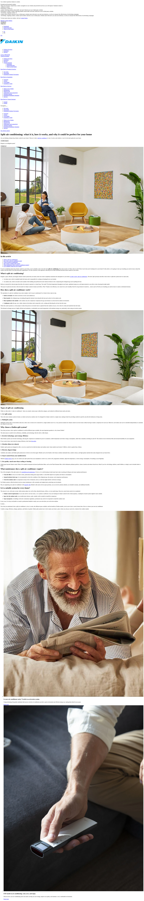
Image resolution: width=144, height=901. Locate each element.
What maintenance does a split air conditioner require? (16, 265)
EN (1, 35)
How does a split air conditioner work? (13, 261)
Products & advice (8, 49)
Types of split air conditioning (11, 262)
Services (6, 52)
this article (33, 441)
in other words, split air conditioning (78, 276)
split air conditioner (42, 138)
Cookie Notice (24, 18)
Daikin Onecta (8, 458)
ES (4, 31)
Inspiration (6, 51)
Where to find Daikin (9, 29)
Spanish (5, 102)
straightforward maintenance (28, 472)
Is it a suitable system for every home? (13, 266)
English (5, 103)
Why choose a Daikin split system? (12, 263)
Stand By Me (27, 484)
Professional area (8, 27)
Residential (6, 26)
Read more (6, 704)
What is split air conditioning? (11, 259)
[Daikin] (12, 47)
